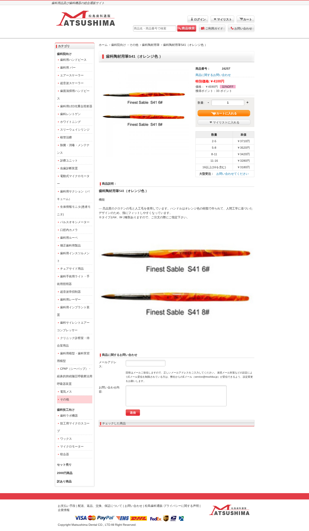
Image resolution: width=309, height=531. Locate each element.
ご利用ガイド (214, 28)
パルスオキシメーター (75, 222)
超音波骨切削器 (70, 291)
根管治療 (66, 137)
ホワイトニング (70, 121)
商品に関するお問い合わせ (213, 75)
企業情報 (64, 510)
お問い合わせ (243, 28)
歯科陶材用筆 (151, 44)
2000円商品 (65, 473)
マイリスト (224, 19)
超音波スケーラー (72, 83)
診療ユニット (69, 160)
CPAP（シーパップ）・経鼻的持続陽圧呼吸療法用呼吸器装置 (74, 376)
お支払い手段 (66, 505)
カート (247, 19)
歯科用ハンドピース (73, 59)
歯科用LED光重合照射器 (76, 106)
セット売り (64, 464)
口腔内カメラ (69, 230)
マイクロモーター (72, 446)
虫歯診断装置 (69, 168)
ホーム (103, 44)
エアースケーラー (72, 75)
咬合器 (64, 454)
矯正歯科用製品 (70, 245)
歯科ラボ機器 (69, 415)
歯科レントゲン (70, 114)
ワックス (66, 438)
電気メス (66, 391)
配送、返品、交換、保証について (100, 505)
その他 (133, 44)
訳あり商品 (64, 481)
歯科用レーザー (70, 299)
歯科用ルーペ (69, 237)
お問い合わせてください (232, 173)
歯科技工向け (66, 409)
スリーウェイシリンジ (75, 129)
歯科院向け (118, 44)
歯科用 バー (68, 67)
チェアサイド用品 (72, 268)
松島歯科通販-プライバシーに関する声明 (172, 505)
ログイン (200, 19)
